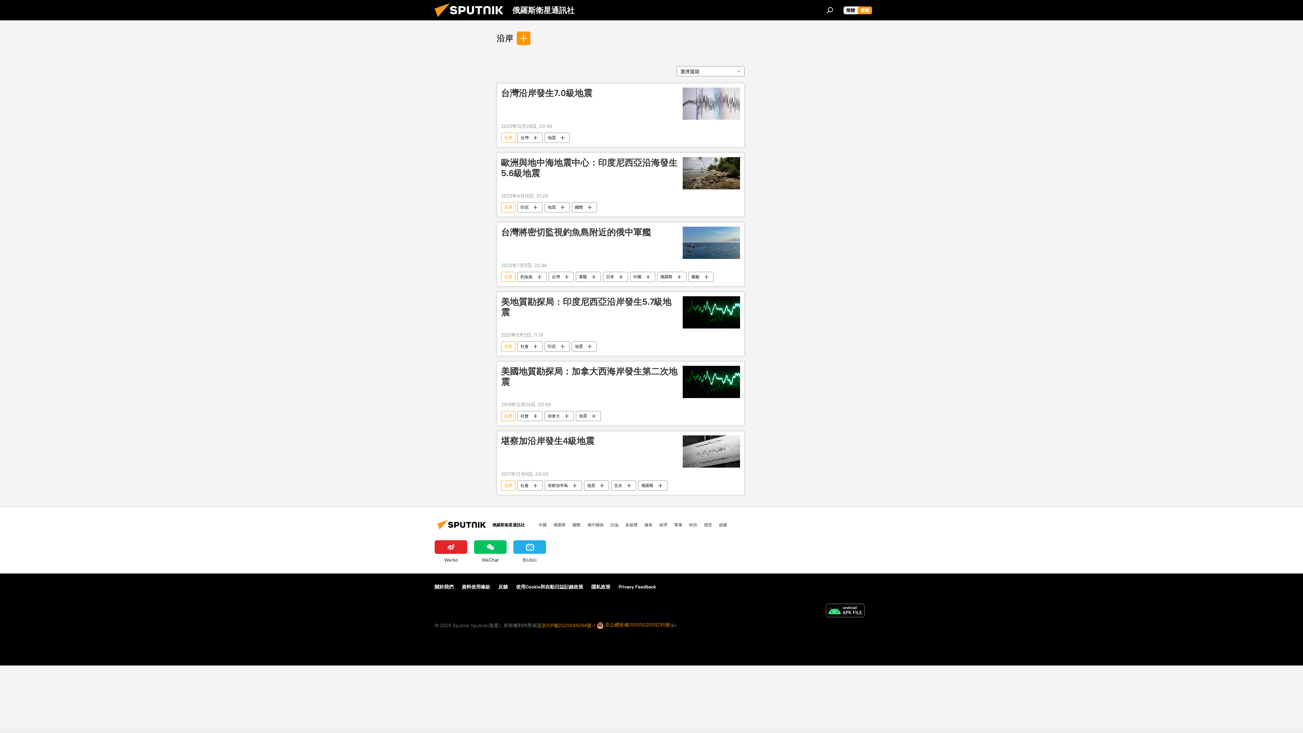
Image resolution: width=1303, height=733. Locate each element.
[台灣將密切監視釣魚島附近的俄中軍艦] (711, 243)
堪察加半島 (558, 485)
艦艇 (696, 276)
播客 (648, 525)
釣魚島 (527, 276)
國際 (579, 207)
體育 (708, 525)
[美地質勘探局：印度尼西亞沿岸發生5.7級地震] (711, 312)
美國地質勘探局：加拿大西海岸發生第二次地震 (589, 376)
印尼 (525, 207)
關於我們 (444, 587)
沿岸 (505, 38)
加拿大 (554, 415)
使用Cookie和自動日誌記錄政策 (549, 587)
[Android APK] (845, 611)
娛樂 (723, 525)
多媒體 (631, 525)
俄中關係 (595, 525)
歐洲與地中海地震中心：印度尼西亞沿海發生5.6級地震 (589, 167)
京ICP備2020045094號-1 (568, 625)
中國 (637, 276)
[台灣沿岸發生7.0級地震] (711, 104)
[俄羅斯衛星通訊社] (471, 19)
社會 (525, 346)
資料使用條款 (476, 587)
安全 (618, 485)
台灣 (525, 137)
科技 (693, 525)
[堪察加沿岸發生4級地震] (711, 451)
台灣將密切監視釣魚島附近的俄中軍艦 (576, 232)
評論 (614, 525)
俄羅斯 (666, 276)
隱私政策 (600, 587)
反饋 (503, 587)
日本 (610, 276)
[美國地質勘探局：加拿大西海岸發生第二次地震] (711, 382)
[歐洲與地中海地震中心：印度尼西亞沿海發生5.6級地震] (711, 173)
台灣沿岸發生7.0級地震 (546, 93)
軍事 (678, 525)
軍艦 (583, 276)
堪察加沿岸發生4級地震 (547, 440)
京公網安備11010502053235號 (637, 625)
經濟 (663, 525)
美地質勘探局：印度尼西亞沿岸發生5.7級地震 (586, 307)
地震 (552, 137)
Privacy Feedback (637, 587)
